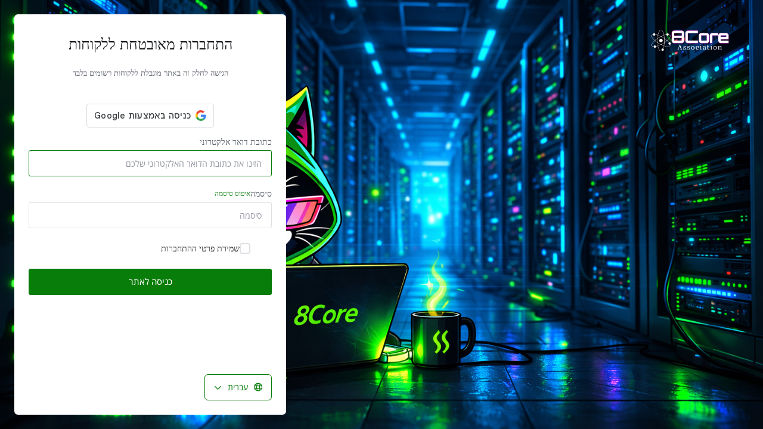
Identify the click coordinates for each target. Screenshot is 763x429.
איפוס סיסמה (232, 193)
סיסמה (243, 193)
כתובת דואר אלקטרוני (236, 141)
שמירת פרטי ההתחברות (200, 248)
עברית (238, 387)
